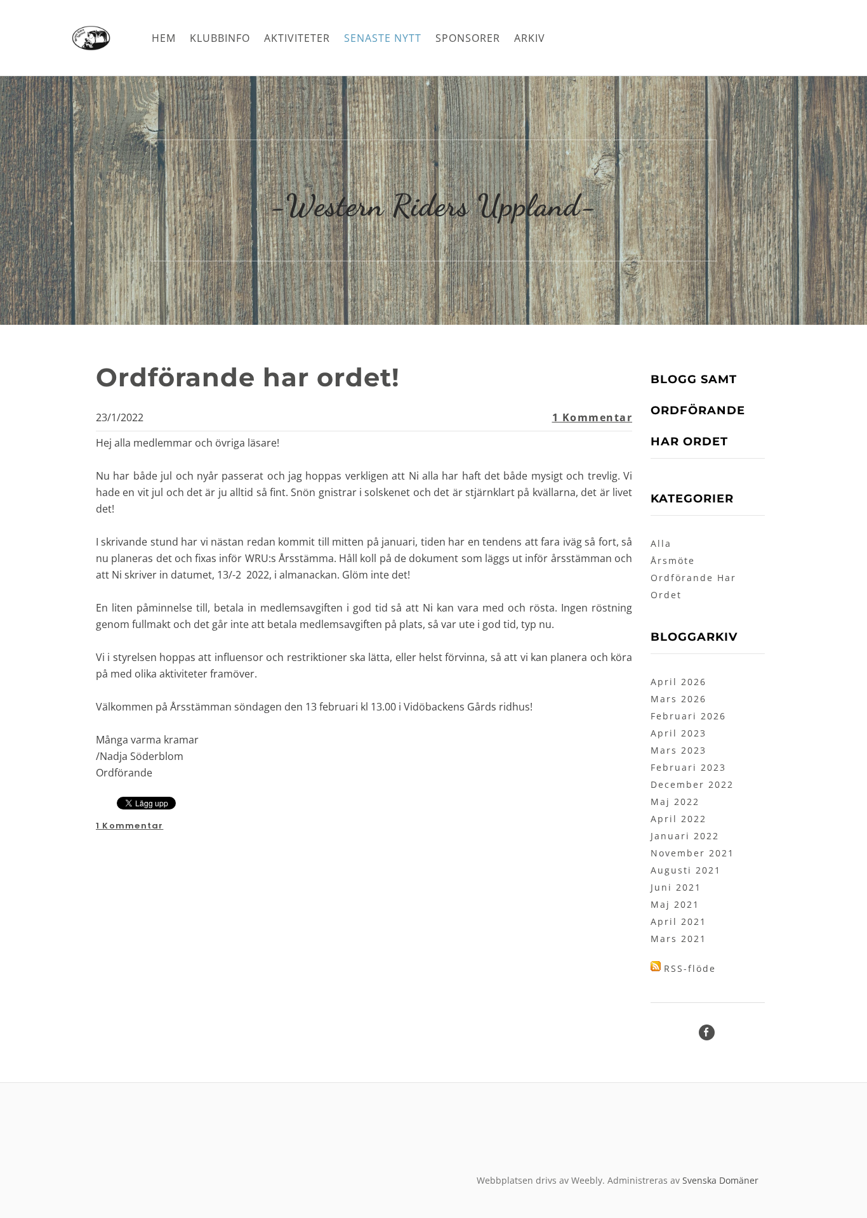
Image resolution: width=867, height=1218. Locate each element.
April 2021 (678, 921)
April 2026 (678, 682)
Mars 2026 (678, 699)
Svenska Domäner (720, 1180)
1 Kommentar (592, 417)
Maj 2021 (675, 904)
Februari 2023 (688, 767)
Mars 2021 (678, 939)
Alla (661, 543)
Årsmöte (673, 560)
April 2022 (678, 819)
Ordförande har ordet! (248, 377)
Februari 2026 (688, 716)
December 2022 (692, 784)
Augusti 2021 (686, 870)
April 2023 (678, 733)
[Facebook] (707, 1032)
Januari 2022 (685, 836)
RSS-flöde (690, 968)
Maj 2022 (675, 802)
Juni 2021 (676, 887)
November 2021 (692, 853)
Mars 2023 (678, 750)
